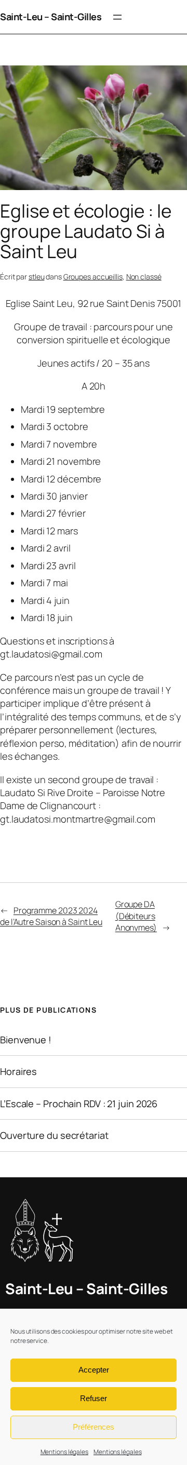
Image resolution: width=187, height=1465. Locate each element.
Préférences (93, 1426)
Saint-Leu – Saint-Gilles (50, 16)
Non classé (144, 276)
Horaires (18, 1071)
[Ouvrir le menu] (117, 17)
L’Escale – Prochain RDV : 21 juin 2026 (78, 1103)
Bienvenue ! (25, 1039)
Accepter (93, 1369)
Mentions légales (64, 1451)
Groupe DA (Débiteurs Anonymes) (136, 915)
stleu (37, 276)
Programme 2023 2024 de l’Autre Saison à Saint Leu (51, 916)
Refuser (93, 1398)
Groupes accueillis (93, 276)
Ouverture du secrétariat (54, 1135)
